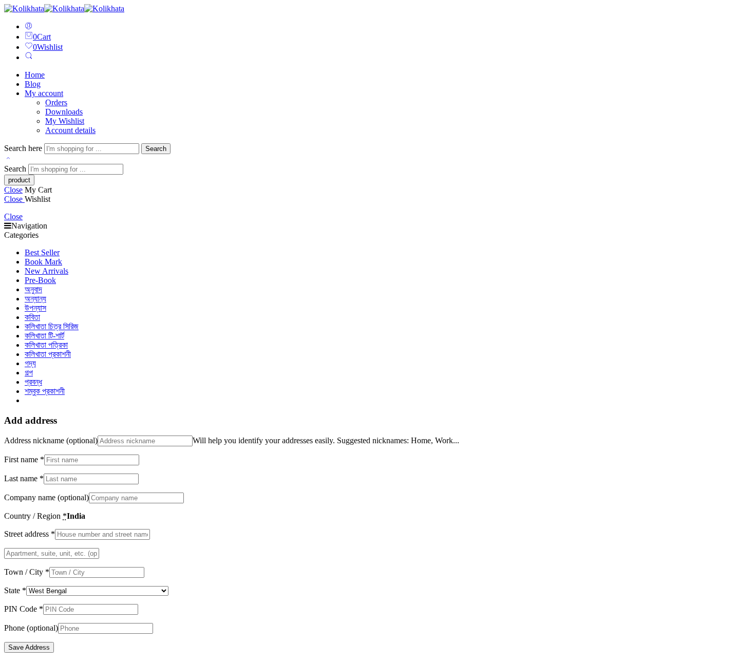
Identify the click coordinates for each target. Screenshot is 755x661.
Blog (33, 84)
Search (155, 149)
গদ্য (30, 363)
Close (13, 189)
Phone (31, 628)
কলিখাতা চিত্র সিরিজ (52, 326)
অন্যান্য (35, 298)
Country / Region (35, 516)
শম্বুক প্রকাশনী (45, 391)
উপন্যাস (35, 308)
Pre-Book (40, 280)
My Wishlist (64, 121)
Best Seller (42, 252)
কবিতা (32, 317)
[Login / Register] (29, 26)
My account (44, 93)
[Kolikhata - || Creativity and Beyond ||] (64, 8)
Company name (46, 497)
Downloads (64, 111)
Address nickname (51, 440)
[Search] (29, 57)
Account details (70, 130)
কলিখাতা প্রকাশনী (48, 354)
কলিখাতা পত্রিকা (46, 345)
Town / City (26, 572)
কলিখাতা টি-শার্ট (44, 335)
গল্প (29, 372)
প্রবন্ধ (33, 381)
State (15, 590)
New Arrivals (46, 271)
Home (35, 74)
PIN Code (23, 609)
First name (24, 459)
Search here (24, 148)
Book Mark (43, 261)
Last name (24, 478)
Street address (29, 534)
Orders (56, 102)
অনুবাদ (33, 289)
